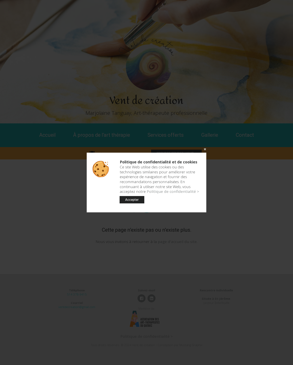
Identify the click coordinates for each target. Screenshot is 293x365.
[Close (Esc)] (146, 149)
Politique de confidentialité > (173, 191)
